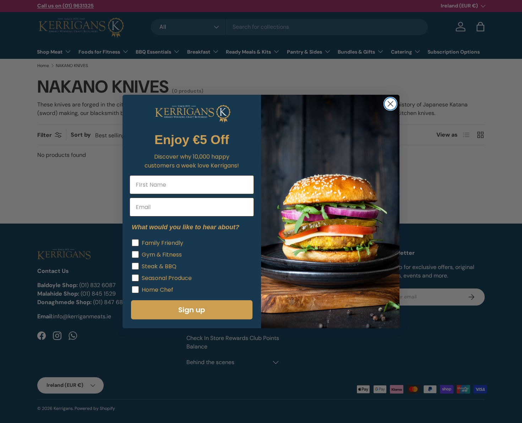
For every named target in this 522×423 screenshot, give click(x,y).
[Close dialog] (390, 104)
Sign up (191, 310)
